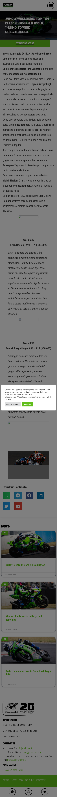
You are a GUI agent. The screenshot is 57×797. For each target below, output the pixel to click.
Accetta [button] (27, 404)
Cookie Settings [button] (12, 404)
